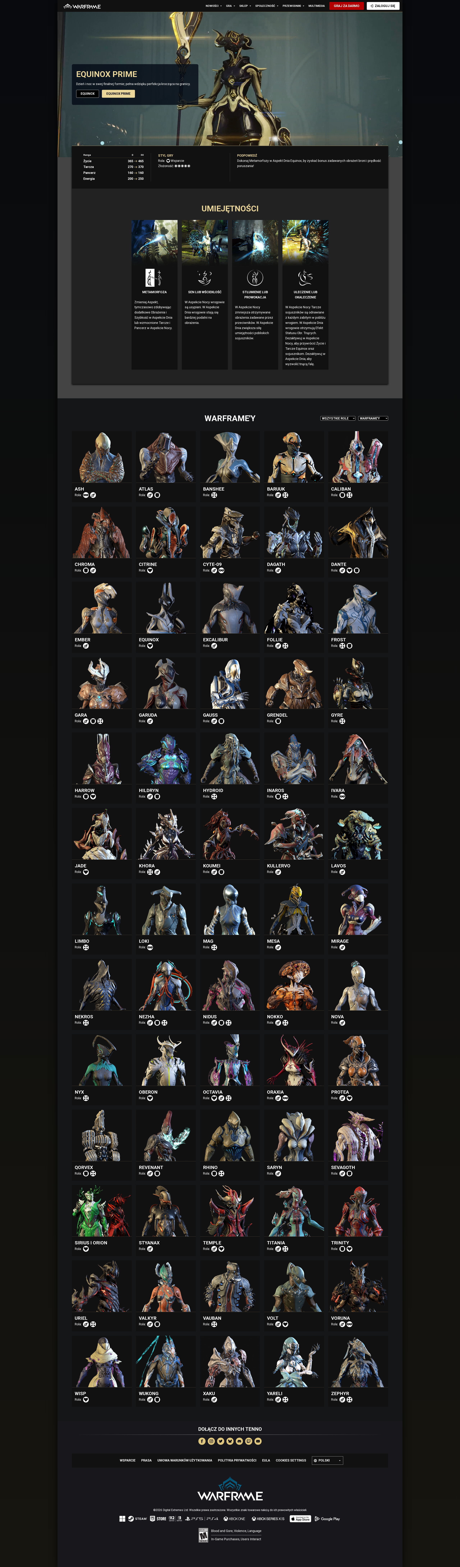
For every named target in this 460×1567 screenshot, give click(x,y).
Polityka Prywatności (237, 1460)
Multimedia (317, 6)
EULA (266, 1460)
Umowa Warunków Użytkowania (184, 1460)
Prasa (146, 1460)
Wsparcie (127, 1460)
